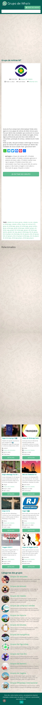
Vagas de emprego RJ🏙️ (9, 438)
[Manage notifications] (4, 700)
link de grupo (33, 232)
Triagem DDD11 (7, 547)
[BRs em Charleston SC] (31, 467)
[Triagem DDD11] (10, 539)
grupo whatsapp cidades (21, 228)
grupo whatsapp (8, 228)
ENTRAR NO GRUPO (21, 174)
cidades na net (27, 222)
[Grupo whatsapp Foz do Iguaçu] (10, 467)
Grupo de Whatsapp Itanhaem (31, 438)
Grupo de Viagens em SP (30, 547)
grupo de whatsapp (9, 226)
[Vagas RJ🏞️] (31, 503)
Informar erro (33, 82)
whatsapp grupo (17, 238)
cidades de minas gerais (14, 222)
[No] (40, 699)
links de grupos (7, 236)
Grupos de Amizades (9, 450)
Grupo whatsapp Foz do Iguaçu (11, 474)
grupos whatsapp (23, 232)
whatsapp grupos (28, 238)
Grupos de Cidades (27, 79)
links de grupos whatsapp (21, 236)
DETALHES (10, 458)
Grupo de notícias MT (28, 224)
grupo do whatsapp (22, 226)
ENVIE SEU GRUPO (33, 7)
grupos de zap (12, 232)
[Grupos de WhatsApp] (16, 3)
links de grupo (34, 234)
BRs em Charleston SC (29, 474)
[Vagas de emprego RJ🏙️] (10, 430)
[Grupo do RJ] (10, 503)
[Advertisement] (21, 37)
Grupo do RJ (6, 511)
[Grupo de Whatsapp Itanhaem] (31, 430)
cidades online (16, 224)
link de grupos (24, 234)
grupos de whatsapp (16, 230)
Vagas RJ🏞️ (25, 511)
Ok (21, 702)
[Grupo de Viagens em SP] (31, 539)
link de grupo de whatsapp (11, 234)
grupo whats (33, 226)
